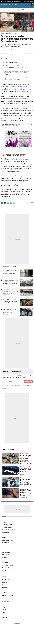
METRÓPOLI (4, 58)
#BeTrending (5, 543)
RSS (2, 585)
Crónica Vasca (5, 555)
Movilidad (4, 522)
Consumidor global (7, 565)
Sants (5, 55)
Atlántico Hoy (5, 562)
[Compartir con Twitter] (5, 203)
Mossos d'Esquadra (17, 164)
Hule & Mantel (5, 567)
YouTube (4, 615)
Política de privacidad (8, 590)
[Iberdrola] (24, 10)
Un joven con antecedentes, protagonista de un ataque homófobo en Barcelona (16, 78)
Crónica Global (6, 552)
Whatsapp (4, 617)
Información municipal (8, 540)
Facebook (4, 607)
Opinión (4, 537)
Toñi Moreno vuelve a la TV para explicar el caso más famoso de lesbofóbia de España (16, 66)
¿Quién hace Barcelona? (8, 530)
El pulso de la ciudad (7, 527)
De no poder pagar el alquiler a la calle (14, 1)
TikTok (3, 612)
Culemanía (4, 557)
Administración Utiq (7, 595)
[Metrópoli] (17, 4)
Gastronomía (5, 532)
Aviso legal (5, 587)
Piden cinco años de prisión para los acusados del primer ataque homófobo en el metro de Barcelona (16, 72)
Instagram (5, 609)
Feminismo (10, 55)
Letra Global (5, 560)
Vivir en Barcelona (7, 524)
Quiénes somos (6, 579)
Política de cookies (7, 592)
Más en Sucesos (8, 449)
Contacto (4, 582)
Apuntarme (28, 381)
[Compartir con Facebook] (2, 203)
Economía (4, 535)
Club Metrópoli (6, 570)
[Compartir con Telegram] (11, 203)
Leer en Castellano (5, 7)
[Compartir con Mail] (14, 203)
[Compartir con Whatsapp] (8, 203)
